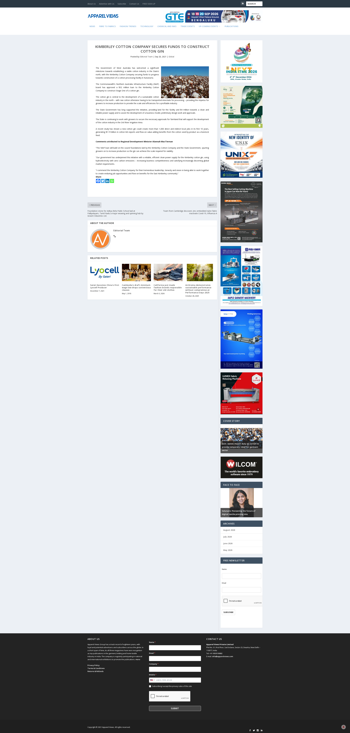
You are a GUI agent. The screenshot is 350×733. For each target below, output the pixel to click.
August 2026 (229, 530)
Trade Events (187, 26)
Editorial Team (146, 56)
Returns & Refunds (95, 671)
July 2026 (227, 536)
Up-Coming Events (208, 26)
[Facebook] (98, 181)
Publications (231, 26)
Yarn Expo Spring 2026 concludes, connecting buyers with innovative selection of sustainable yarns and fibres (241, 447)
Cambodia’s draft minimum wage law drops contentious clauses (136, 287)
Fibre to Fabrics (107, 26)
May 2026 (227, 550)
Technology (146, 26)
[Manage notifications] (343, 727)
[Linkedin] (107, 181)
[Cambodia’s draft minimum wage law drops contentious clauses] (136, 272)
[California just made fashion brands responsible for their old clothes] (168, 272)
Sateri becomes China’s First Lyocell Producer (104, 286)
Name (224, 569)
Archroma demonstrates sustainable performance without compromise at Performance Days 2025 (198, 289)
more (137, 659)
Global (171, 56)
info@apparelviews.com (222, 656)
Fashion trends (128, 26)
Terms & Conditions (96, 668)
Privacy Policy (94, 665)
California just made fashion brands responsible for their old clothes (168, 287)
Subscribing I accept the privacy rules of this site (172, 686)
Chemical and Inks (166, 26)
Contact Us (134, 3)
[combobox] (152, 680)
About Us (92, 3)
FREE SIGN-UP (148, 3)
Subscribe (122, 3)
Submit (175, 708)
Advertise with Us (106, 3)
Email (224, 583)
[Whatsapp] (112, 181)
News (92, 26)
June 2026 (227, 543)
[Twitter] (103, 181)
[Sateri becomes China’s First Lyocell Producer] (104, 272)
